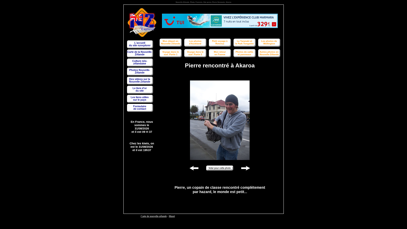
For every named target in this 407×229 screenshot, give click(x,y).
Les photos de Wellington (269, 42)
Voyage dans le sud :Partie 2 (195, 53)
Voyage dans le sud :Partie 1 (170, 53)
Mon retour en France (220, 53)
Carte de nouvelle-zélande (154, 216)
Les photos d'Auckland (195, 42)
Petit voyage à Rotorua (220, 42)
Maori (172, 216)
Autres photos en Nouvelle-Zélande (269, 53)
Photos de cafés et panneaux (244, 53)
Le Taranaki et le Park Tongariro (244, 42)
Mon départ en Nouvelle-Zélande (170, 42)
